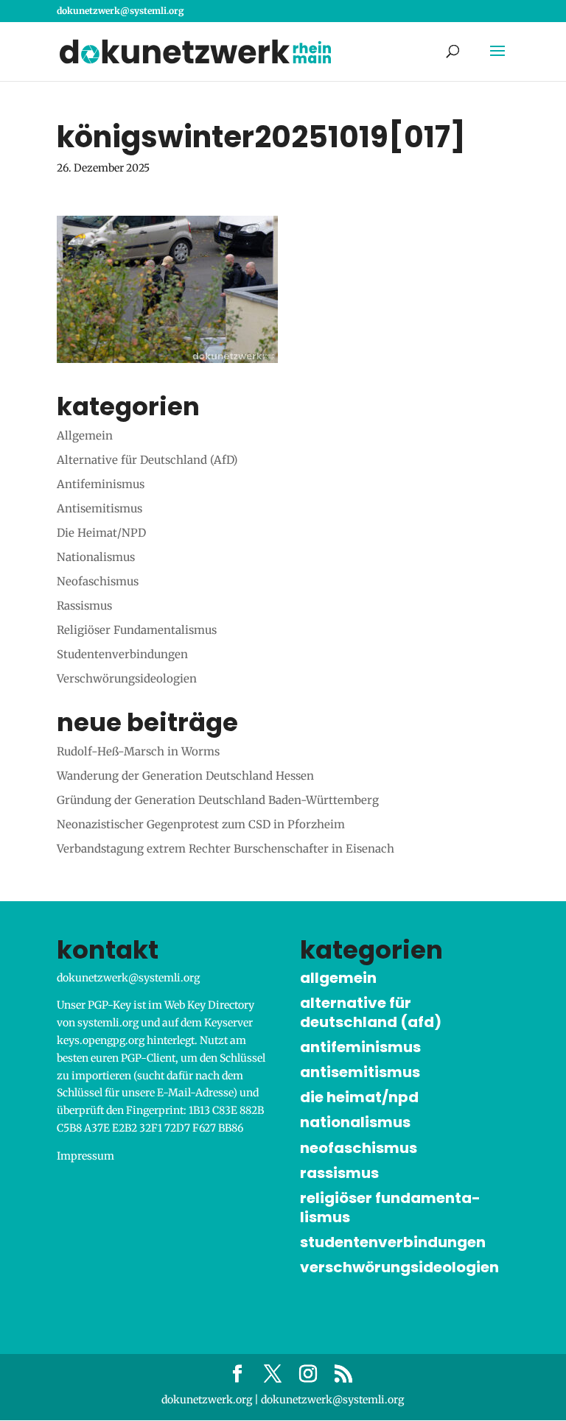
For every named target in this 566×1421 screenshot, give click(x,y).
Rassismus (84, 606)
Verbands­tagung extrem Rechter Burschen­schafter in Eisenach (225, 849)
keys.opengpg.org (100, 1040)
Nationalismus (96, 557)
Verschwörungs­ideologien (127, 678)
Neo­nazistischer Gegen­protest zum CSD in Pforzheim (201, 824)
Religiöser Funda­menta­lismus (137, 630)
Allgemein (85, 435)
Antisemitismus (99, 508)
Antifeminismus (100, 484)
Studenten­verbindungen (122, 654)
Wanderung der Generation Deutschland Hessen (185, 776)
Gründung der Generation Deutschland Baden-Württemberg (218, 800)
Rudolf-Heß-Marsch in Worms (138, 751)
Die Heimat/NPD (101, 533)
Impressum (85, 1156)
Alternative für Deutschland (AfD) (147, 460)
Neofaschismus (98, 581)
